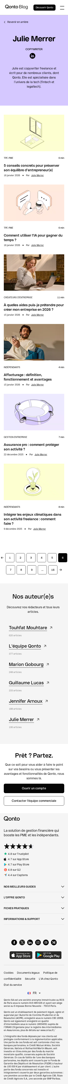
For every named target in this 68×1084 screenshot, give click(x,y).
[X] (22, 942)
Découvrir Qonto (44, 7)
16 (53, 569)
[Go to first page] (2, 558)
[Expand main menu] (62, 7)
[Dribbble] (46, 942)
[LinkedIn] (30, 942)
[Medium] (54, 942)
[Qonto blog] (16, 8)
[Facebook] (14, 942)
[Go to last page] (60, 569)
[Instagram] (38, 942)
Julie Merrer (37, 175)
